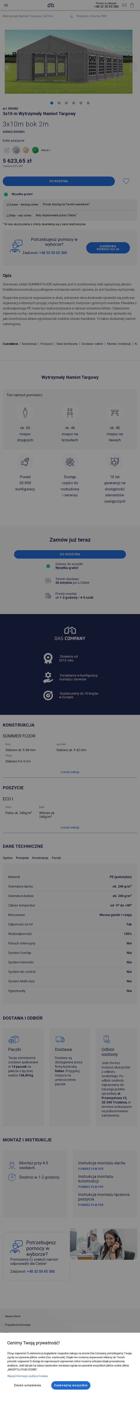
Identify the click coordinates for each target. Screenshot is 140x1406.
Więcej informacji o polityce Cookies (27, 1376)
